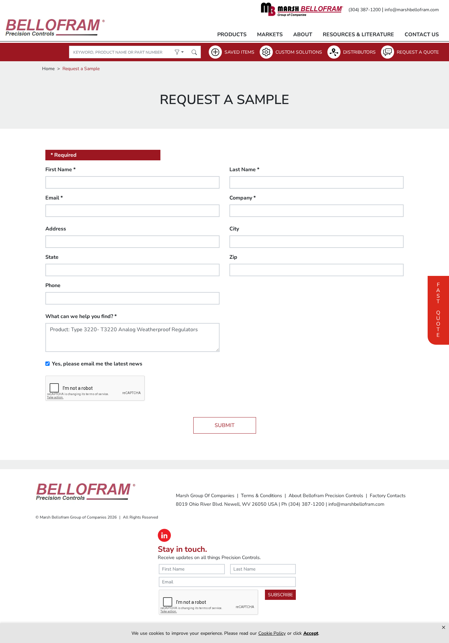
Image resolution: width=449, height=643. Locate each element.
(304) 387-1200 (364, 10)
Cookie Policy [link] (272, 633)
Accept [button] (310, 633)
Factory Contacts (388, 495)
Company (242, 197)
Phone (52, 285)
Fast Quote (438, 309)
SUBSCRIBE (280, 595)
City (234, 228)
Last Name (244, 169)
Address (55, 228)
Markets (270, 34)
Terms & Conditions (261, 495)
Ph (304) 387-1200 (302, 504)
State (52, 257)
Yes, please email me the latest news (97, 363)
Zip (233, 257)
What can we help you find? (81, 316)
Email (54, 197)
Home (48, 69)
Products (232, 34)
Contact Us (422, 34)
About (302, 34)
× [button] (443, 627)
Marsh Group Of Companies (205, 495)
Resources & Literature (358, 34)
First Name (60, 169)
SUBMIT (225, 425)
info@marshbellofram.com (412, 10)
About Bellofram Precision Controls (326, 495)
